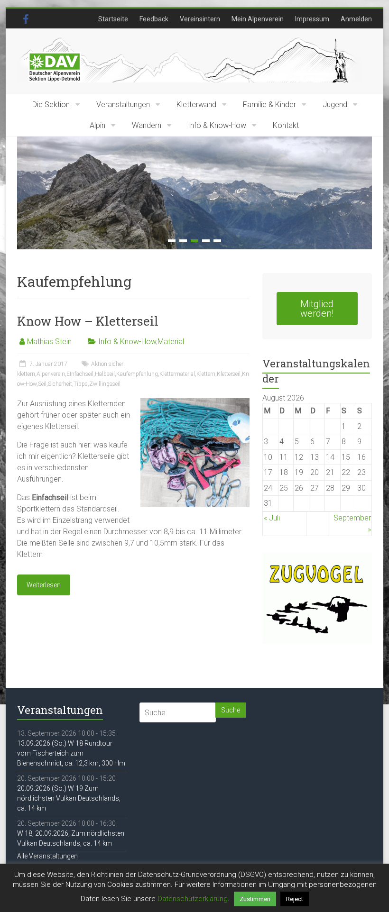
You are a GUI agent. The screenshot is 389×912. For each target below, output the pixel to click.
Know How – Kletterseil (87, 321)
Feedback (153, 19)
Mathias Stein (49, 341)
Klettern (205, 374)
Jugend (335, 104)
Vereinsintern (200, 19)
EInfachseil (79, 374)
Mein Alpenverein (258, 19)
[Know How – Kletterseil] (195, 402)
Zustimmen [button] (255, 899)
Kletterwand (196, 104)
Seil (42, 384)
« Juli (272, 517)
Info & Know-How (217, 125)
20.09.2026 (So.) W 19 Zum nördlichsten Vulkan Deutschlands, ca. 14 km (68, 798)
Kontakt (286, 125)
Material (170, 341)
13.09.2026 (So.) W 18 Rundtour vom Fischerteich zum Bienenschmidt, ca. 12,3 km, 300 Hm (71, 753)
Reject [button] (294, 899)
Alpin (97, 125)
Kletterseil (229, 374)
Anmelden (356, 19)
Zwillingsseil (104, 384)
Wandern (146, 125)
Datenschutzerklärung (192, 898)
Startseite (113, 19)
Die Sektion (51, 104)
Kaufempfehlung (137, 374)
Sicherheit (60, 384)
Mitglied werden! (316, 308)
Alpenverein (51, 374)
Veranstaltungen (123, 104)
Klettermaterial (177, 374)
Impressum (312, 19)
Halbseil (105, 374)
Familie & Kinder (269, 104)
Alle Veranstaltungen (47, 856)
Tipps (81, 384)
